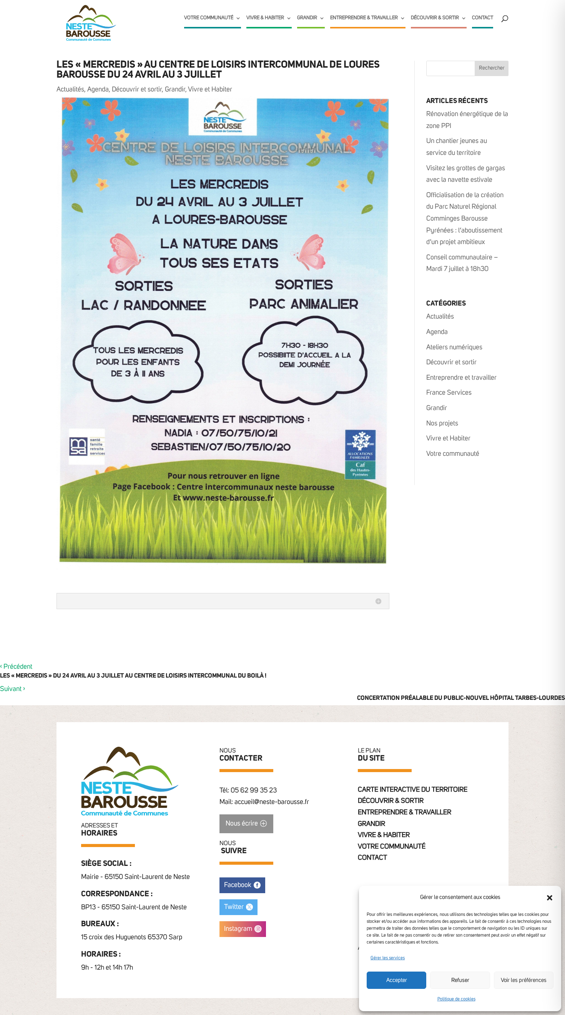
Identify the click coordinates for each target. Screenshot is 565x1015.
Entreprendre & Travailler (364, 17)
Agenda (98, 89)
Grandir (307, 17)
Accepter (396, 980)
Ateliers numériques (454, 347)
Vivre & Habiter (265, 17)
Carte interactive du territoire (412, 789)
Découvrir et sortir (137, 89)
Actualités (70, 89)
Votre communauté (208, 17)
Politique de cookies (456, 999)
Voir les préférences (524, 980)
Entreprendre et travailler (461, 377)
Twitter (234, 907)
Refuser (460, 980)
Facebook (237, 885)
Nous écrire (242, 823)
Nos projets (442, 423)
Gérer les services (388, 958)
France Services (449, 392)
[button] (549, 898)
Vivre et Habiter (210, 89)
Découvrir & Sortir (435, 17)
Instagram (238, 928)
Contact (482, 17)
